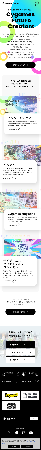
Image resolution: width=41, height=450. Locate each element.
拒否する (14, 446)
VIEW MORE (11, 129)
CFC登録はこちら (19, 65)
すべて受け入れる (27, 446)
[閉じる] (38, 441)
